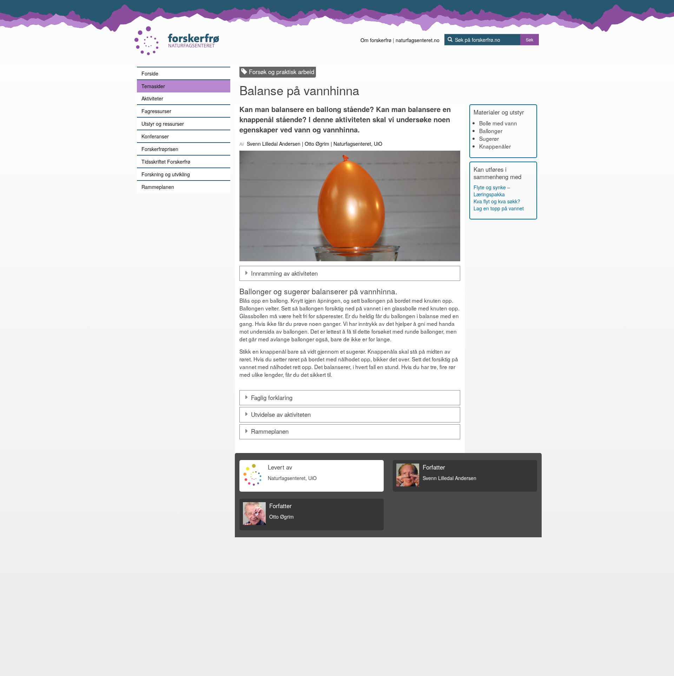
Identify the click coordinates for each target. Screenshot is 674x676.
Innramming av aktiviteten (284, 273)
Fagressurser (156, 110)
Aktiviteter (152, 98)
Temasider (153, 86)
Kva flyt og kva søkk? (497, 201)
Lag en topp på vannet (499, 208)
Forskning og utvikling (165, 174)
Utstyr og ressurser (162, 123)
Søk (529, 39)
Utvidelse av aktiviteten (281, 414)
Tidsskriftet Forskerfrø (165, 161)
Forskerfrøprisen (159, 148)
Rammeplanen (157, 186)
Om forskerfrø (376, 40)
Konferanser (155, 136)
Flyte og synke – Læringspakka (492, 191)
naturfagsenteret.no (418, 40)
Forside (149, 73)
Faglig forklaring (271, 397)
